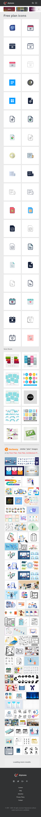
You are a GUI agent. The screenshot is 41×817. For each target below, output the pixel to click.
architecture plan (32, 453)
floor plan (13, 453)
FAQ (20, 790)
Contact (20, 800)
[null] (11, 461)
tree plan (21, 453)
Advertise (20, 794)
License (20, 787)
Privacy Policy (20, 797)
